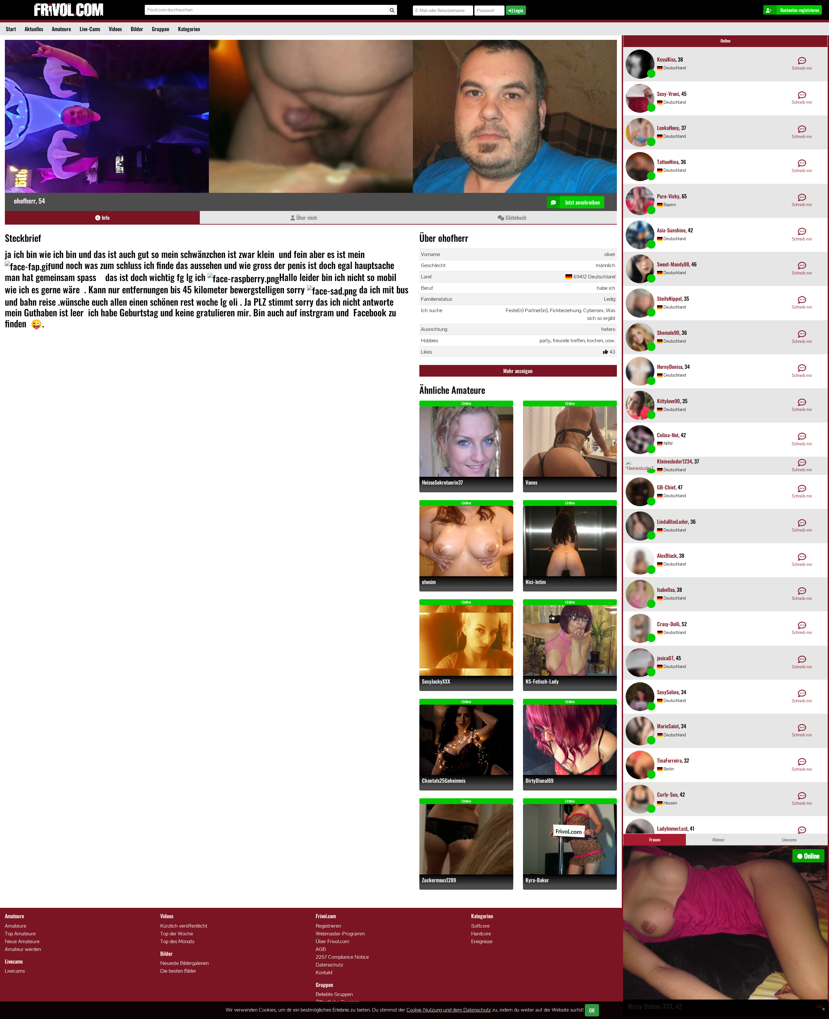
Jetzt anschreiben (582, 202)
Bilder (137, 29)
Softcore (480, 925)
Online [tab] (726, 41)
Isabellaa (666, 589)
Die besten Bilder (178, 970)
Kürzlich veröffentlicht (183, 925)
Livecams (15, 970)
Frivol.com (68, 10)
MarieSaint (668, 726)
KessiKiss (666, 59)
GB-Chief (666, 487)
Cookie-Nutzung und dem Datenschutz (448, 1009)
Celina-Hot (667, 435)
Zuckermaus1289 (439, 880)
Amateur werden (23, 949)
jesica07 (665, 658)
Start (11, 29)
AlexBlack (667, 555)
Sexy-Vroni (668, 94)
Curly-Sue (667, 794)
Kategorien (189, 29)
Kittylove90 (668, 401)
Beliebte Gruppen (334, 994)
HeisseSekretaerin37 (442, 482)
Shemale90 (668, 332)
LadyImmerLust (672, 828)
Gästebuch (515, 217)
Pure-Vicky (668, 196)
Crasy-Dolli (668, 624)
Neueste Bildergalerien (184, 963)
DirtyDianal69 (539, 781)
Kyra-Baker (537, 880)
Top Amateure (20, 933)
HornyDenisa (669, 366)
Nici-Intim (536, 582)
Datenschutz (329, 964)
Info (104, 217)
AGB (321, 949)
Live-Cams (90, 29)
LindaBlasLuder (672, 521)
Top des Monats (177, 941)
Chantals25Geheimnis (443, 781)
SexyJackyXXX (436, 681)
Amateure (61, 29)
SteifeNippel (669, 298)
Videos (115, 29)
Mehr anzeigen (518, 371)
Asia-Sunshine (671, 230)
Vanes (531, 482)
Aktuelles (34, 29)
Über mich (306, 217)
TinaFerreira (669, 760)
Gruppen (160, 29)
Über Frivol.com (332, 941)
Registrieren (328, 925)
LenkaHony (668, 128)
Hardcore (481, 933)
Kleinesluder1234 (674, 461)
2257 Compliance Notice (342, 957)
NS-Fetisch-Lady (542, 681)
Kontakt (324, 972)
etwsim (429, 582)
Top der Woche (176, 933)
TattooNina (667, 162)
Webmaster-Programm (340, 933)
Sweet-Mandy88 (673, 264)
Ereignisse (482, 941)
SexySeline (668, 692)
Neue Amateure (22, 941)
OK (592, 1010)
